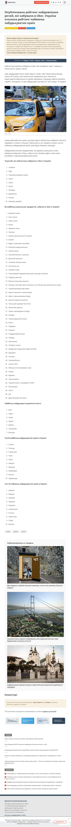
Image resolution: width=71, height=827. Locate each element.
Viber (43, 60)
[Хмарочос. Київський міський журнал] (10, 2)
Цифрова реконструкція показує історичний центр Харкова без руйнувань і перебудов (35, 782)
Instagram (38, 60)
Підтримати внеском (41, 2)
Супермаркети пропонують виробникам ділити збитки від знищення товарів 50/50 (31, 750)
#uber (8, 531)
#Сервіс (16, 531)
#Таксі (23, 531)
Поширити (20, 5)
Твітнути (30, 5)
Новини (23, 28)
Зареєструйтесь (38, 702)
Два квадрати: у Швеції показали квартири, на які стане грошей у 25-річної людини (34, 773)
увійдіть (48, 702)
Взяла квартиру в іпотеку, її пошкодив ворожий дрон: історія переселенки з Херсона (34, 785)
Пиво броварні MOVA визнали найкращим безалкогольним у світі (26, 744)
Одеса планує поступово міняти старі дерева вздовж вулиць (24, 739)
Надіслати (41, 5)
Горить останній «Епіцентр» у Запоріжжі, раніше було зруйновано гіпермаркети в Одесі (33, 755)
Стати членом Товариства (16, 53)
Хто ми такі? (32, 53)
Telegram (26, 60)
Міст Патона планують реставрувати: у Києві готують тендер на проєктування (32, 788)
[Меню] (64, 2)
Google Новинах (51, 60)
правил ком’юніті (49, 711)
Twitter (32, 60)
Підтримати (52, 5)
